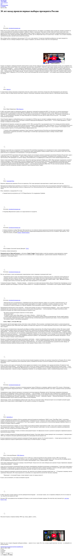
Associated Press (10, 181)
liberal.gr (9, 89)
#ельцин (7, 546)
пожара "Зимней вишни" (23, 232)
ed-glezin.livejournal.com (14, 28)
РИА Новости (20, 109)
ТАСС (27, 248)
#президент (12, 546)
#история (17, 546)
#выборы (3, 546)
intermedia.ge (10, 417)
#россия (21, 546)
